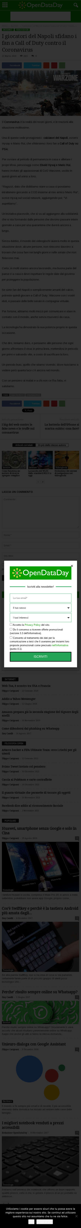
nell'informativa (60, 645)
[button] (71, 565)
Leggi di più (44, 1221)
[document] (40, 614)
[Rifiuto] (76, 1216)
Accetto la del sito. (31, 624)
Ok (31, 1221)
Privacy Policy (32, 624)
